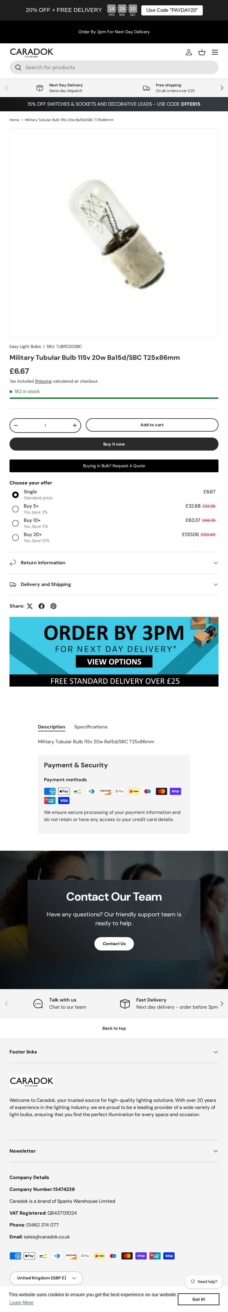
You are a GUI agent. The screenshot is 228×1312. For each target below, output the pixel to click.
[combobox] (114, 67)
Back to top (114, 1028)
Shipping (43, 381)
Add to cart (152, 424)
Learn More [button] (22, 1302)
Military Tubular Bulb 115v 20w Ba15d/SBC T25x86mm (69, 120)
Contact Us (114, 943)
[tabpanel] (114, 741)
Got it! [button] (198, 1299)
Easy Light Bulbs (25, 346)
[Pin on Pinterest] (53, 606)
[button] (201, 52)
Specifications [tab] (91, 727)
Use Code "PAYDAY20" (172, 10)
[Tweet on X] (30, 606)
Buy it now (114, 444)
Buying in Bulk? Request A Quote (114, 465)
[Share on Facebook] (42, 606)
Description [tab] (51, 727)
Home (14, 120)
